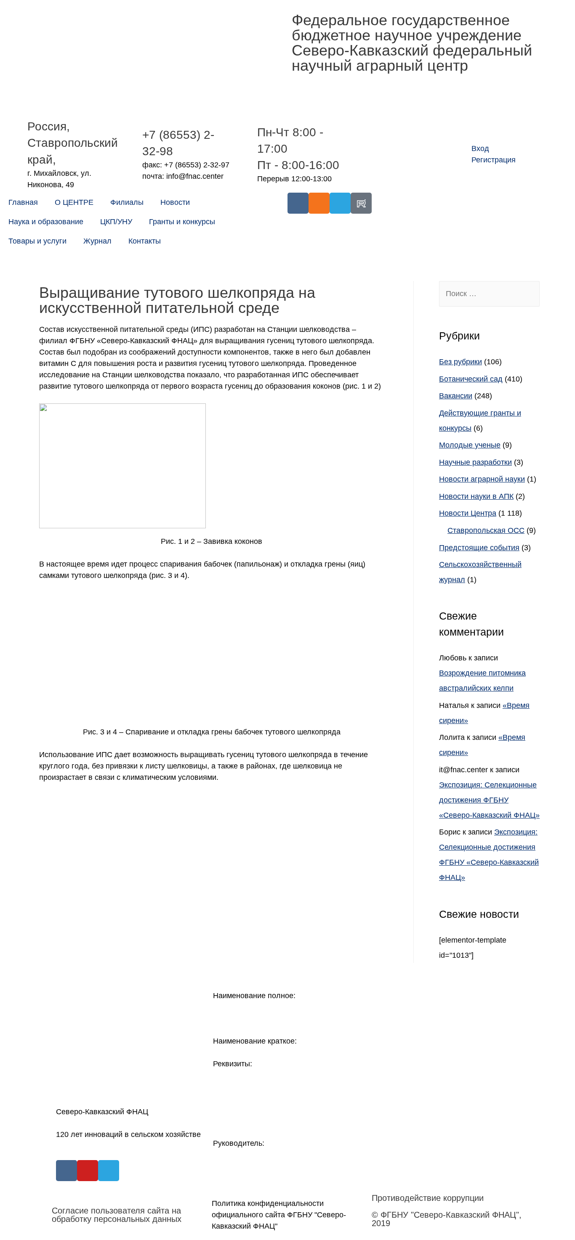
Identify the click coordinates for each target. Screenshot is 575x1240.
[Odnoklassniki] (319, 203)
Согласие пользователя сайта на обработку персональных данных (116, 1215)
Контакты (144, 241)
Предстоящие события (479, 547)
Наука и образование (45, 221)
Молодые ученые (469, 445)
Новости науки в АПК (476, 496)
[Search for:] (489, 293)
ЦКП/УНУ (116, 221)
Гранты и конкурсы (182, 221)
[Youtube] (87, 1170)
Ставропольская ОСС (485, 530)
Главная (23, 202)
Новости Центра (467, 513)
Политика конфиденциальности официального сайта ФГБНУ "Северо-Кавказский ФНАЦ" (279, 1214)
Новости (175, 202)
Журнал (97, 241)
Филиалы (127, 202)
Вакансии (455, 396)
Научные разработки (475, 462)
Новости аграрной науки (482, 479)
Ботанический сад (471, 379)
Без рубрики (460, 362)
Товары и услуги (37, 241)
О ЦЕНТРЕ (74, 202)
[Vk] (298, 203)
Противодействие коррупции (428, 1198)
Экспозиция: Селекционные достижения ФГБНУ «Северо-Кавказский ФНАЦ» (489, 800)
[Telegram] (340, 203)
